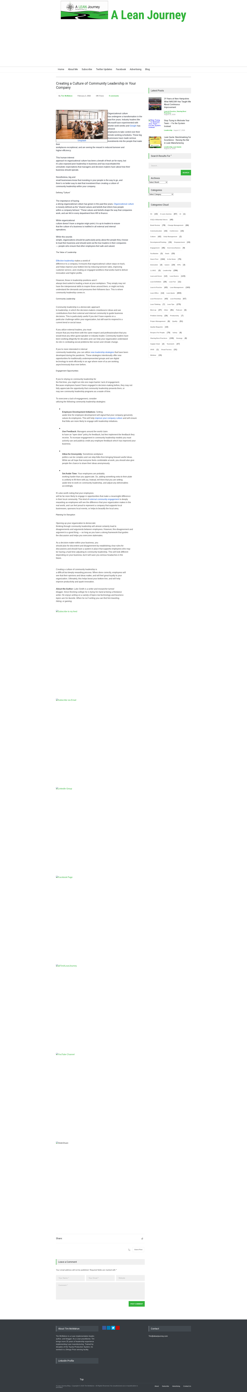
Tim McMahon (66, 96)
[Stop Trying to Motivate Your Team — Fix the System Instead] (155, 125)
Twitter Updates (104, 69)
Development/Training (158, 242)
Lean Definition (155, 282)
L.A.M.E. (153, 270)
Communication (156, 231)
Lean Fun (172, 282)
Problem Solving (156, 316)
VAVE (152, 350)
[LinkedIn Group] (100, 831)
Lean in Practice (170, 111)
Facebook (121, 69)
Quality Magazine (156, 327)
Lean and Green (156, 276)
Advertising (135, 69)
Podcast (179, 310)
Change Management (175, 225)
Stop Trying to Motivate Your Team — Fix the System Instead (176, 123)
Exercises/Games (173, 248)
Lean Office (154, 293)
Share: (59, 1238)
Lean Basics (174, 276)
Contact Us (187, 1386)
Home (61, 69)
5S (151, 214)
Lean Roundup (175, 299)
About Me (73, 69)
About (157, 1386)
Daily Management (170, 237)
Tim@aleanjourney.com (158, 1336)
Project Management (157, 321)
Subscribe (87, 69)
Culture (153, 237)
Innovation (154, 265)
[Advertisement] (123, 47)
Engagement (155, 248)
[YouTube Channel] (100, 1097)
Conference (174, 231)
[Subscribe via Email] (100, 743)
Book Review (155, 225)
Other (166, 310)
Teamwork (170, 344)
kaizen (167, 265)
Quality (174, 321)
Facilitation (154, 253)
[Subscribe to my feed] (100, 654)
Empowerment (179, 242)
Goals (167, 253)
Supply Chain (155, 344)
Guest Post (138, 1250)
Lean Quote (177, 147)
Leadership (168, 130)
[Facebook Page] (100, 920)
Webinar (153, 355)
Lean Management (176, 287)
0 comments (114, 96)
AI (180, 214)
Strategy (179, 338)
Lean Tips (170, 304)
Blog (147, 69)
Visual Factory (166, 350)
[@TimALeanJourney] (100, 1008)
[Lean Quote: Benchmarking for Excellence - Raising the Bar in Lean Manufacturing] (155, 142)
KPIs (179, 265)
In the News (171, 259)
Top (82, 1379)
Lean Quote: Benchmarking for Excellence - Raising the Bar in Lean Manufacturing (177, 140)
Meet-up (153, 310)
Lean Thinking (155, 304)
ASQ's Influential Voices (159, 220)
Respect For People (157, 333)
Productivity (174, 316)
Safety (175, 333)
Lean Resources (156, 299)
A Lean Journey (147, 15)
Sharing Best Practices (158, 338)
